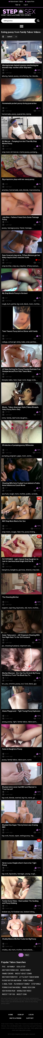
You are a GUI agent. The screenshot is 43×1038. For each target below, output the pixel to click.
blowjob (5, 380)
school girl (12, 342)
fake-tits (20, 532)
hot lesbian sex (17, 912)
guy (35, 684)
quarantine (21, 114)
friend (22, 228)
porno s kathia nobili (11, 987)
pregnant (12, 456)
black (26, 304)
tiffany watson (32, 266)
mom (31, 304)
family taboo (22, 722)
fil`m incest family (22, 984)
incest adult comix (23, 974)
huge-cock (22, 380)
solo (20, 190)
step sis (15, 266)
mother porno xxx (10, 970)
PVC (3, 967)
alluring (4, 76)
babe (23, 342)
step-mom (6, 532)
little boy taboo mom (29, 977)
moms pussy (24, 152)
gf (34, 798)
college (4, 342)
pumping (33, 152)
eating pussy (25, 836)
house (11, 836)
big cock (20, 304)
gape (19, 456)
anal (27, 342)
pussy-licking (30, 532)
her (30, 76)
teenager (20, 874)
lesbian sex (6, 912)
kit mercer (15, 152)
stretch (12, 684)
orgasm (5, 608)
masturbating (34, 190)
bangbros (14, 570)
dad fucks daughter (19, 418)
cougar (13, 532)
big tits (24, 798)
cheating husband (12, 646)
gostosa (22, 570)
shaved (28, 570)
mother (37, 304)
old (26, 608)
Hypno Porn (30, 1)
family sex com (28, 987)
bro (3, 684)
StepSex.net (19, 1034)
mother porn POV (10, 977)
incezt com (22, 994)
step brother (7, 266)
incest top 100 (8, 994)
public (28, 494)
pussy (16, 76)
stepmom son (25, 646)
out (22, 684)
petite (13, 304)
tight (15, 722)
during (28, 114)
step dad (35, 570)
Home (10, 1014)
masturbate (27, 950)
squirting (12, 608)
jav (3, 646)
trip (32, 836)
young (4, 722)
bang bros (6, 570)
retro (4, 418)
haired (10, 76)
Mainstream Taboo (16, 1)
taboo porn (32, 722)
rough (4, 304)
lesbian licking (29, 912)
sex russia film (8, 991)
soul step (21, 967)
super (17, 836)
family (9, 418)
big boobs (20, 608)
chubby (5, 950)
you (6, 684)
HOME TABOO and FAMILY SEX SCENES (16, 15)
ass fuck (5, 494)
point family (28, 980)
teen (15, 380)
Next (27, 955)
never (30, 798)
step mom (6, 152)
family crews (7, 974)
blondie (35, 76)
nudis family (25, 970)
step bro (22, 266)
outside (34, 494)
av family (11, 967)
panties (33, 342)
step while (36, 984)
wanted (18, 798)
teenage (28, 228)
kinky (19, 342)
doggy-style (31, 380)
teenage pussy (13, 228)
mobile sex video (24, 991)
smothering (23, 76)
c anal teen (7, 984)
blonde (25, 190)
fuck (26, 684)
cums (29, 760)
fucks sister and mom (11, 980)
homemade (6, 114)
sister (29, 456)
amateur (5, 190)
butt (9, 304)
